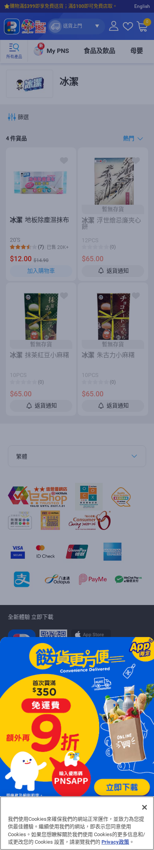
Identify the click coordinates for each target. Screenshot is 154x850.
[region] (77, 823)
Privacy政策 (115, 842)
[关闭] (144, 807)
